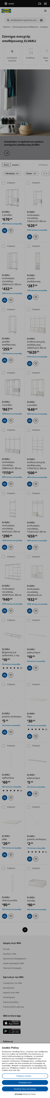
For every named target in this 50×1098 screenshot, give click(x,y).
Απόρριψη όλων (25, 1082)
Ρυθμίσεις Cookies (23, 1076)
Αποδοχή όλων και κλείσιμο (25, 1089)
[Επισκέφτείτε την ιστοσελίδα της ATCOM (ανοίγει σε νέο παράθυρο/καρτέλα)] (25, 1094)
